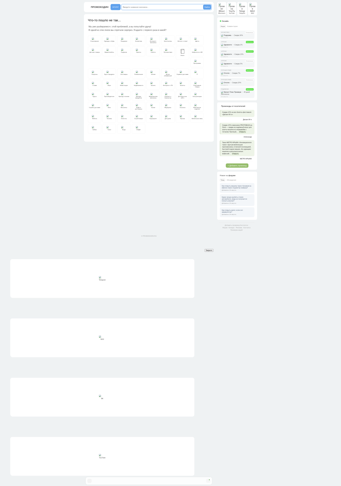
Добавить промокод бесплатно (236, 225)
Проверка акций (236, 230)
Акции (223, 26)
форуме (232, 175)
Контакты (247, 228)
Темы (223, 180)
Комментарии (232, 26)
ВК (102, 398)
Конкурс (232, 228)
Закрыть (209, 250)
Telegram (102, 280)
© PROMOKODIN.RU (149, 236)
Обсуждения (231, 180)
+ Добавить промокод (237, 165)
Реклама (239, 228)
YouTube (102, 458)
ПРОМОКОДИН (99, 7)
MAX (102, 339)
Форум (224, 228)
